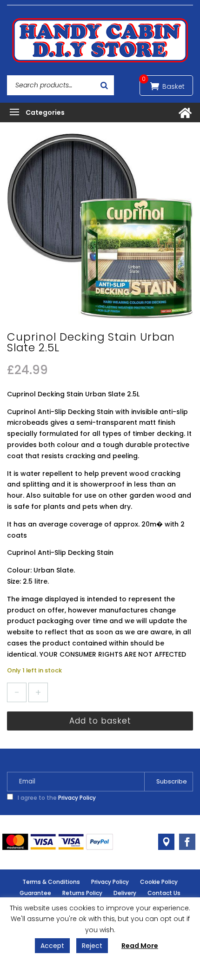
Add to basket (100, 720)
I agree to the (56, 798)
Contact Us (163, 893)
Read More (139, 945)
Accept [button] (52, 945)
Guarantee (35, 893)
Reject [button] (92, 945)
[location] (166, 842)
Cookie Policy (159, 882)
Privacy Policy (77, 798)
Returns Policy (82, 893)
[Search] (104, 85)
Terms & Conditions (51, 882)
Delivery (124, 893)
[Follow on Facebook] (187, 842)
